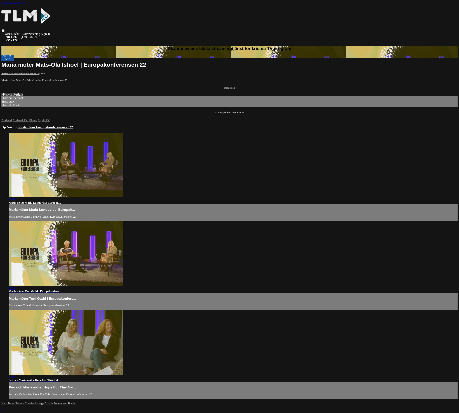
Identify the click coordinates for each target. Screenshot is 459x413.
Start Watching (31, 33)
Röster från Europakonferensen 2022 (20, 73)
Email (19, 94)
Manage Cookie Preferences (51, 403)
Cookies (30, 403)
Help (4, 403)
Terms (11, 403)
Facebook (7, 94)
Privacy (20, 403)
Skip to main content (13, 2)
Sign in (45, 33)
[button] (3, 30)
